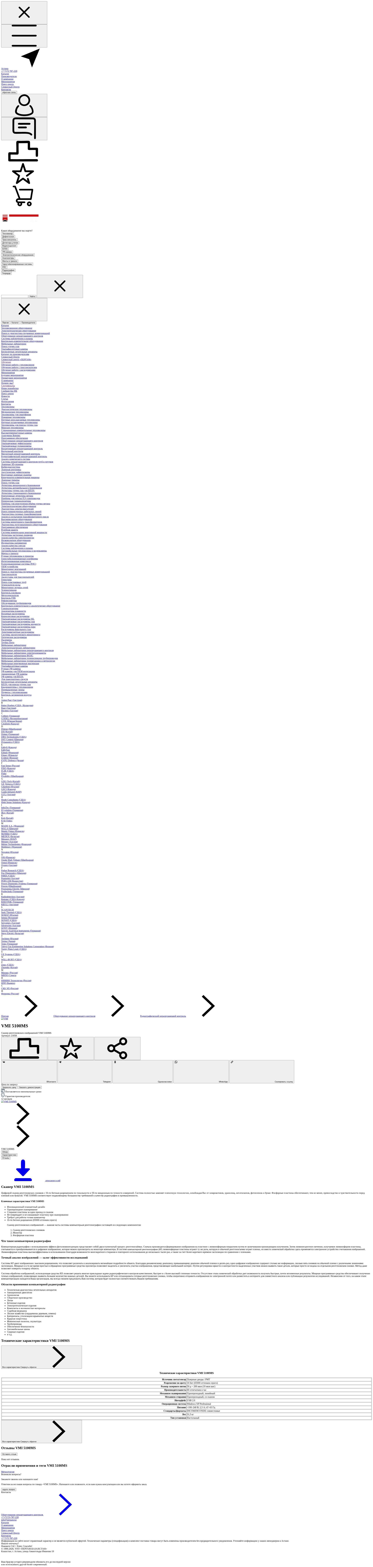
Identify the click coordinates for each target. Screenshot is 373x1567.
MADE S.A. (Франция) (12, 826)
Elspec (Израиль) (9, 755)
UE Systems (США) (10, 954)
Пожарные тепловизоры (13, 417)
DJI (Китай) (7, 731)
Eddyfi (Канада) (9, 747)
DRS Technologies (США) (13, 737)
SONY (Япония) (9, 928)
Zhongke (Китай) (9, 967)
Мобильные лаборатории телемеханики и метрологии (28, 661)
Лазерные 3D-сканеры (12, 464)
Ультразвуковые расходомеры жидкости (21, 624)
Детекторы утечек (10, 243)
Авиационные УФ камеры (14, 674)
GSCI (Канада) (8, 789)
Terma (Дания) (8, 941)
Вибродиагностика (10, 467)
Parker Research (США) (12, 870)
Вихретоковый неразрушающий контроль (22, 448)
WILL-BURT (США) (11, 959)
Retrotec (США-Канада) (12, 899)
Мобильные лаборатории (13, 344)
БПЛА (5, 249)
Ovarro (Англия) (9, 865)
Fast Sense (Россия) (10, 765)
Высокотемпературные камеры (16, 433)
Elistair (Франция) (10, 752)
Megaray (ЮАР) (9, 839)
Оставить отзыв (9, 1454)
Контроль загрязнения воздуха (16, 695)
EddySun (5, 750)
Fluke (3, 773)
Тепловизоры (7, 406)
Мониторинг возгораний (13, 569)
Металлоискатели (10, 595)
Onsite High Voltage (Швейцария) (17, 860)
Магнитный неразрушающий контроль (20, 454)
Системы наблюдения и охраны (17, 338)
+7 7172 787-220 (9, 71)
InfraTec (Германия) (10, 807)
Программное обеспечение (14, 438)
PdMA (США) (8, 875)
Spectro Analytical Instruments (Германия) (21, 931)
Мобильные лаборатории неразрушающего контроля (27, 650)
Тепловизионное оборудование (16, 328)
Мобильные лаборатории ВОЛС (17, 655)
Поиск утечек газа (10, 346)
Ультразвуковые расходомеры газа (18, 621)
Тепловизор (7, 233)
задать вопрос (8, 1489)
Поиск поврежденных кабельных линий (21, 511)
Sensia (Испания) (9, 917)
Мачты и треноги (9, 261)
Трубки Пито (7, 642)
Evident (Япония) (9, 758)
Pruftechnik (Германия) (12, 891)
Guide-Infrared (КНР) (11, 792)
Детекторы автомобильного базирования (21, 488)
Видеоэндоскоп (9, 246)
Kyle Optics (6, 820)
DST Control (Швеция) (12, 739)
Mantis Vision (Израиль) (12, 831)
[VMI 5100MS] (9, 1101)
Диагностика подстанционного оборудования (24, 524)
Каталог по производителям (15, 354)
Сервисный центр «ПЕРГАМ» (16, 359)
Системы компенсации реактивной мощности (24, 532)
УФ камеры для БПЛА (12, 676)
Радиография (8, 270)
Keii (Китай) (7, 818)
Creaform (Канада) (10, 724)
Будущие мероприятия (12, 375)
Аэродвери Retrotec (10, 435)
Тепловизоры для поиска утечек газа (19, 425)
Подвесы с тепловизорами (14, 692)
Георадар (6, 273)
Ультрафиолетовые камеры (14, 349)
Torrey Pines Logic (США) (14, 949)
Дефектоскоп (8, 237)
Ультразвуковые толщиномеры (16, 446)
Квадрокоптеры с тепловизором (17, 687)
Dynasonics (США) (10, 742)
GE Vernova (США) (10, 784)
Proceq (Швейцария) (11, 886)
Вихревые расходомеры (13, 613)
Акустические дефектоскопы (15, 472)
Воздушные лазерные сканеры (16, 475)
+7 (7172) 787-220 (10, 1517)
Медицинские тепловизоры (15, 412)
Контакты (6, 89)
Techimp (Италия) (10, 938)
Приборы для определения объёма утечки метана (25, 503)
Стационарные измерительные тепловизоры (23, 430)
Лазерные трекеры (10, 480)
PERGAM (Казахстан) (12, 881)
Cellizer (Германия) (10, 716)
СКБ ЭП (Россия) (10, 988)
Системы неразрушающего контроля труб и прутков (27, 461)
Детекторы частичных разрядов (17, 535)
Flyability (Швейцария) (12, 776)
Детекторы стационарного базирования (21, 493)
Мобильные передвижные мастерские (20, 663)
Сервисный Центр (10, 87)
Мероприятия (8, 81)
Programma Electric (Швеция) (15, 889)
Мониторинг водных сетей (14, 587)
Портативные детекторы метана (17, 496)
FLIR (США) (7, 771)
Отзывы (5, 1158)
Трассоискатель (9, 240)
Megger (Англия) (9, 841)
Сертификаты (8, 385)
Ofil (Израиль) (8, 857)
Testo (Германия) (9, 944)
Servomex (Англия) (10, 923)
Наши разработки (10, 388)
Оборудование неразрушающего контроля (22, 336)
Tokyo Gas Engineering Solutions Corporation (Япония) (27, 946)
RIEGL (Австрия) (10, 904)
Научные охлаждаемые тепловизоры (19, 422)
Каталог (5, 73)
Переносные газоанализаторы (16, 501)
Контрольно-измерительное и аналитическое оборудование (30, 606)
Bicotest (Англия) (9, 710)
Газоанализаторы (9, 608)
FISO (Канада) (8, 768)
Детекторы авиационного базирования (20, 485)
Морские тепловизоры (12, 427)
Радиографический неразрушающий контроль (24, 456)
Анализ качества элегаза (13, 545)
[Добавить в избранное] (71, 1048)
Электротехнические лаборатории (18, 648)
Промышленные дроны (12, 689)
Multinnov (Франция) (11, 847)
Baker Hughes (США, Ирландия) (17, 705)
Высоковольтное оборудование (16, 519)
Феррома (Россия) (10, 993)
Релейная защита (9, 530)
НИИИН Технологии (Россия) (16, 980)
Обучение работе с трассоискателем (19, 367)
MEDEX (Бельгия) (10, 836)
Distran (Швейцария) (11, 729)
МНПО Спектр (8, 975)
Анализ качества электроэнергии (17, 537)
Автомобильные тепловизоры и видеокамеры (24, 551)
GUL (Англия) (8, 794)
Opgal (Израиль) (9, 862)
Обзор (5, 1152)
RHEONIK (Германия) (12, 902)
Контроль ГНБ (8, 598)
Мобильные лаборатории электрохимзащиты (23, 653)
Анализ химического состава (15, 459)
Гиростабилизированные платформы (19, 558)
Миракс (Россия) (9, 972)
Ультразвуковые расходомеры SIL (17, 619)
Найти (32, 296)
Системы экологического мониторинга (20, 634)
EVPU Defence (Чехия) (12, 760)
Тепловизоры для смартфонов (16, 414)
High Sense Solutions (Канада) (15, 802)
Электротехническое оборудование (18, 255)
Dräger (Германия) (10, 734)
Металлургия (7, 1471)
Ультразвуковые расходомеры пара (18, 627)
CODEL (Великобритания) (14, 718)
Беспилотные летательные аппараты (19, 351)
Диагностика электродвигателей (17, 509)
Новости (5, 396)
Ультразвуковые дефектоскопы (16, 443)
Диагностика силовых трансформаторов (21, 514)
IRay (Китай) (7, 813)
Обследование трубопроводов (16, 603)
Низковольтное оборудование (16, 540)
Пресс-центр (7, 84)
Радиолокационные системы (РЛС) (18, 564)
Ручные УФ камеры (11, 668)
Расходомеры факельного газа (16, 629)
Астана (4, 68)
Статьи (4, 399)
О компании (7, 79)
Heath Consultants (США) (13, 799)
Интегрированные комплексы (16, 561)
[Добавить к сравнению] (24, 1048)
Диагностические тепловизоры (16, 409)
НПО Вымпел (8, 983)
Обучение (6, 362)
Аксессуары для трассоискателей (17, 577)
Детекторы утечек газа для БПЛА (18, 490)
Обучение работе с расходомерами (18, 370)
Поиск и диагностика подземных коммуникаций (25, 333)
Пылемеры (6, 640)
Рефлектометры (9, 600)
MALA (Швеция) (9, 828)
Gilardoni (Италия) (10, 786)
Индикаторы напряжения (14, 543)
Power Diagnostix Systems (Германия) (19, 883)
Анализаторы (8, 258)
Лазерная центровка (11, 469)
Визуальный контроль (12, 451)
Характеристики (9, 1155)
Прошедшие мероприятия (14, 378)
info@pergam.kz (9, 1520)
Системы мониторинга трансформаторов (21, 522)
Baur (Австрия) (8, 708)
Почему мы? (7, 383)
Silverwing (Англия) (11, 925)
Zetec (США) (7, 965)
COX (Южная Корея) (11, 721)
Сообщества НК (9, 391)
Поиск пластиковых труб (13, 582)
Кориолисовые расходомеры (15, 616)
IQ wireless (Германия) (12, 810)
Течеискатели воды (10, 585)
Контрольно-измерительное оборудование (22, 341)
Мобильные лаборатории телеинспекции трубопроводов (29, 658)
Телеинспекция (8, 590)
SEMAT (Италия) (9, 915)
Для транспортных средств (14, 679)
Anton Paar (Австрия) (11, 700)
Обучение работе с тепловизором (17, 365)
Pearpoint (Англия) (10, 878)
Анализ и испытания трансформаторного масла (25, 516)
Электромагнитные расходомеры (17, 632)
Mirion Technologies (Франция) (16, 844)
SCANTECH (7, 910)
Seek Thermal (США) (11, 912)
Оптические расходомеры (14, 637)
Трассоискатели (9, 574)
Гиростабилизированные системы (17, 264)
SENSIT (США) (9, 920)
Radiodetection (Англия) (12, 896)
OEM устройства (9, 566)
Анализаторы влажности (13, 611)
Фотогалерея (7, 401)
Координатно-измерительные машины (20, 477)
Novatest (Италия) (10, 852)
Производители (9, 76)
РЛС (4, 267)
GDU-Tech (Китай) (10, 781)
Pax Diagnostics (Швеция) (13, 873)
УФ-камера (7, 252)
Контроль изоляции (11, 592)
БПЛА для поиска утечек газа (16, 684)
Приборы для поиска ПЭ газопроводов (20, 498)
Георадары (6, 579)
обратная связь (9, 92)
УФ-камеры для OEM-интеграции (18, 671)
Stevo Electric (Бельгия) (12, 933)
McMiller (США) (9, 834)
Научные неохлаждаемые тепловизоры (20, 420)
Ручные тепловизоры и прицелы (17, 556)
